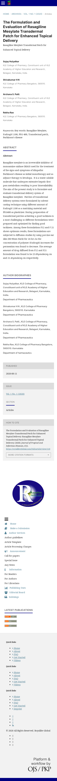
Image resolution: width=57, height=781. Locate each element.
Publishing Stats (17, 587)
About (16, 651)
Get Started (19, 657)
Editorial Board (16, 592)
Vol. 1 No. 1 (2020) (33, 14)
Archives (16, 14)
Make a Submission (18, 528)
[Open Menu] (3, 3)
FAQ (15, 654)
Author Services (16, 532)
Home (6, 14)
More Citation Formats (20, 455)
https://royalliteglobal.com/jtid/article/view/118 (28, 448)
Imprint (17, 708)
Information (14, 569)
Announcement (16, 551)
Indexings (13, 596)
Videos (17, 660)
